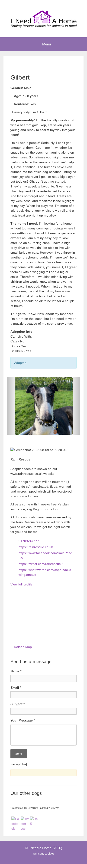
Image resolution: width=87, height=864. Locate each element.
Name (15, 671)
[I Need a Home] (43, 18)
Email (15, 687)
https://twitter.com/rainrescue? (41, 564)
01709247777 (29, 541)
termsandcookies (43, 853)
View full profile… (23, 584)
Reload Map (23, 647)
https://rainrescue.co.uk (36, 547)
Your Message (22, 720)
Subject (17, 704)
